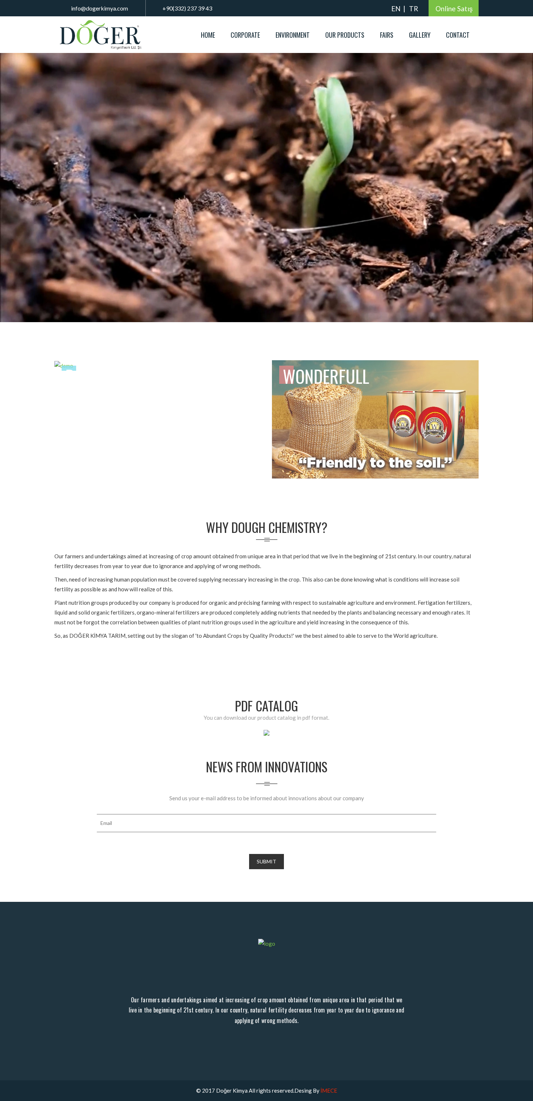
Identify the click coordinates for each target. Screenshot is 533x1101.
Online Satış (454, 8)
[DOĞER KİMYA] (101, 34)
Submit (266, 861)
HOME (208, 35)
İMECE (329, 1090)
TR (413, 8)
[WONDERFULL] (375, 418)
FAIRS (386, 35)
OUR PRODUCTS (344, 35)
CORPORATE (245, 35)
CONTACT (458, 35)
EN (396, 8)
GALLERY (419, 35)
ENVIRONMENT (293, 35)
